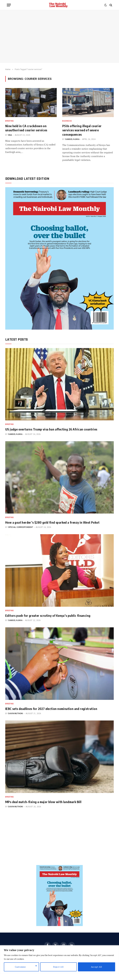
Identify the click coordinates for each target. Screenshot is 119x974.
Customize (20, 966)
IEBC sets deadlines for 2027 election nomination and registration (51, 709)
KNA (10, 135)
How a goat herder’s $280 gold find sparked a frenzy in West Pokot (52, 522)
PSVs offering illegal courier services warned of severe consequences (82, 130)
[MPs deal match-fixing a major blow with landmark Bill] (59, 756)
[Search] (110, 5)
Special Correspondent (20, 527)
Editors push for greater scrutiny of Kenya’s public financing (47, 615)
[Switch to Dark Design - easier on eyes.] (106, 5)
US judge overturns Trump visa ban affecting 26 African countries (51, 429)
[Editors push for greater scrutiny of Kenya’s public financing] (59, 570)
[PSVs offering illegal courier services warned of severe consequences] (88, 102)
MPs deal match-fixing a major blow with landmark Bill (43, 802)
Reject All (58, 966)
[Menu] (9, 5)
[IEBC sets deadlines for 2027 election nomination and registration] (59, 663)
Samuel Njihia (72, 139)
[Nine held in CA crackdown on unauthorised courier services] (31, 102)
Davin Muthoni (15, 713)
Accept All (96, 966)
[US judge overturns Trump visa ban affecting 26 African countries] (59, 384)
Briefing (9, 121)
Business (67, 121)
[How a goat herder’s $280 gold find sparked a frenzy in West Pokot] (59, 477)
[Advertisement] (59, 36)
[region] (59, 959)
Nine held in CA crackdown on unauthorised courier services (26, 128)
